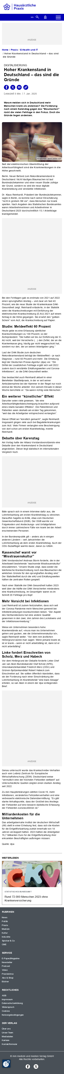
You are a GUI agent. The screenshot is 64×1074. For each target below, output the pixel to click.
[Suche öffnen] (37, 16)
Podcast (6, 966)
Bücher (5, 981)
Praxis (14, 49)
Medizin (6, 929)
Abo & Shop (8, 978)
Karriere (5, 1040)
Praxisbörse (8, 974)
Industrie (6, 937)
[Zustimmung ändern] (6, 1063)
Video (5, 970)
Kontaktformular (9, 1044)
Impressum (7, 999)
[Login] (45, 16)
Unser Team (7, 1032)
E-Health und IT (29, 49)
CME (4, 944)
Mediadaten (7, 1036)
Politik (5, 921)
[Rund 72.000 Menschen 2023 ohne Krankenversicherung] (32, 883)
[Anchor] (52, 326)
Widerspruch (8, 1007)
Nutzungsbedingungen (13, 1015)
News (5, 917)
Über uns (6, 1028)
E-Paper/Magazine (11, 958)
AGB (4, 995)
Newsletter (7, 962)
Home (5, 49)
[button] (59, 881)
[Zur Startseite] (19, 6)
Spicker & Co (8, 940)
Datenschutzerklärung (12, 1003)
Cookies (6, 1011)
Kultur (5, 933)
